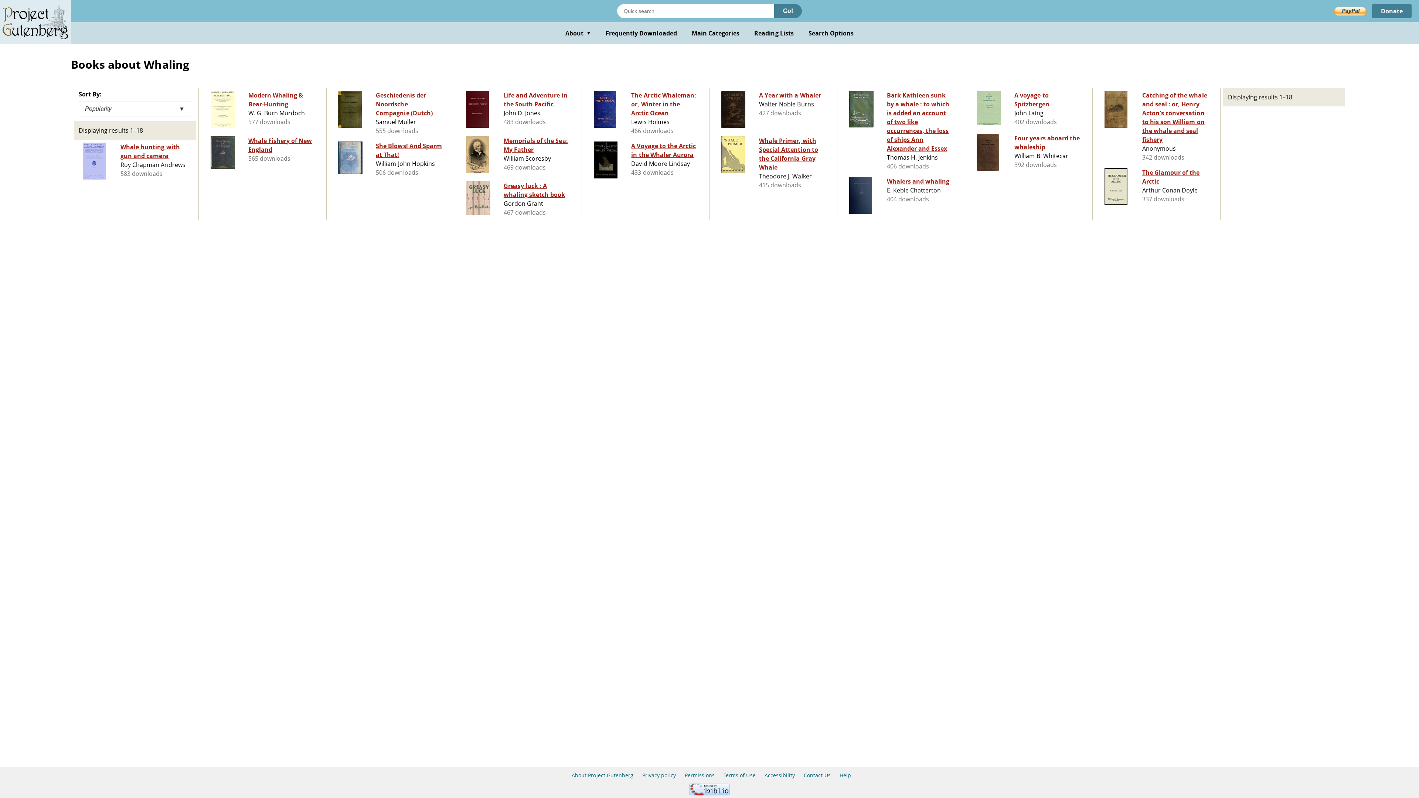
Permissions (700, 775)
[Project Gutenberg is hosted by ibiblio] (709, 793)
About (578, 33)
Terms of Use (739, 775)
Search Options (831, 33)
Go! (788, 11)
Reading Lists (774, 33)
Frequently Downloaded (641, 33)
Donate (1392, 11)
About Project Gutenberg (602, 775)
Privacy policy (659, 775)
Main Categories (716, 33)
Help (845, 775)
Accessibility (780, 775)
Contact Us (817, 775)
